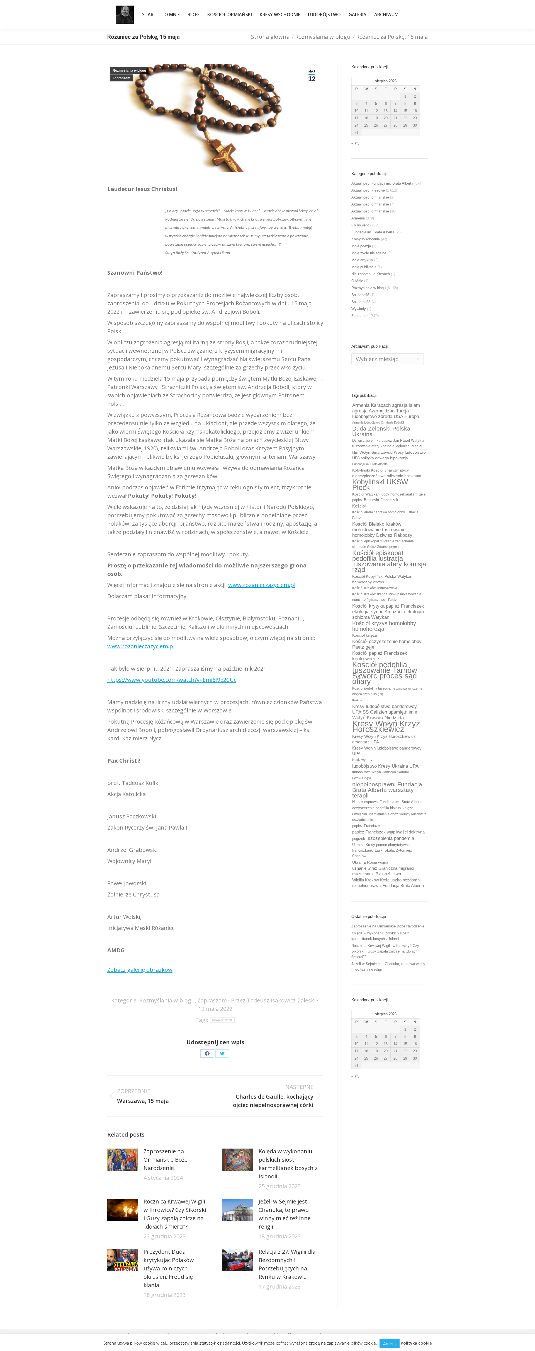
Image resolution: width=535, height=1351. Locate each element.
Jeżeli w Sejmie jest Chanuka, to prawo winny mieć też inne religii (285, 1214)
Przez (273, 1000)
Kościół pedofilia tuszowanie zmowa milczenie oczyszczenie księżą (387, 691)
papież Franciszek (367, 826)
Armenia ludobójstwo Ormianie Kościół (378, 422)
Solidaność (360, 295)
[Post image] (122, 1160)
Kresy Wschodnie (365, 239)
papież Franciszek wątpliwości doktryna (388, 832)
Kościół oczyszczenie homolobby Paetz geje (387, 644)
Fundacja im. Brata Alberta (372, 232)
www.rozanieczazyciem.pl (261, 585)
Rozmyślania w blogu (129, 70)
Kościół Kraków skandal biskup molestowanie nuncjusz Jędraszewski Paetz (386, 597)
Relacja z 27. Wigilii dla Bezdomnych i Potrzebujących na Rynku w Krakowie (287, 1264)
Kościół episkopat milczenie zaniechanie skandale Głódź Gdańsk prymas (383, 544)
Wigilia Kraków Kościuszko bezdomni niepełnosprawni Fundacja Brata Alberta (388, 883)
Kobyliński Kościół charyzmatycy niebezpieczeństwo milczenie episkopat (386, 473)
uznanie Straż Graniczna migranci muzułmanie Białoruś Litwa (383, 871)
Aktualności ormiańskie (370, 197)
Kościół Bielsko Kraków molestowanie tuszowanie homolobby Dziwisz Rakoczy (382, 529)
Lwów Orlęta (361, 778)
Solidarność (360, 302)
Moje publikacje (363, 267)
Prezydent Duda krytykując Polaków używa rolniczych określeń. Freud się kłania (169, 1268)
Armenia (358, 218)
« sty (355, 143)
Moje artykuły (362, 260)
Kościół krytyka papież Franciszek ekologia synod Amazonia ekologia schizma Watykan (388, 611)
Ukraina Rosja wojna (370, 862)
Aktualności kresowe (368, 190)
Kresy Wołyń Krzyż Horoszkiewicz (386, 726)
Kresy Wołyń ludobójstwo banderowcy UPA (387, 751)
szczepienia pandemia (391, 838)
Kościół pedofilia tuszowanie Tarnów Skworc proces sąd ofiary (384, 673)
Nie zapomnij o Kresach (370, 274)
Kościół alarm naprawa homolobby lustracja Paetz (385, 515)
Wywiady (358, 309)
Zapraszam (121, 78)
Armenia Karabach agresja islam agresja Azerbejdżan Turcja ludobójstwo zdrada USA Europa (386, 411)
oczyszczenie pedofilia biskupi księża (382, 808)
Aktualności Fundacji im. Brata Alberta (382, 183)
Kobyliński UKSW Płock (380, 484)
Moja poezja (361, 246)
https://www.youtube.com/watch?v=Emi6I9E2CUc (171, 679)
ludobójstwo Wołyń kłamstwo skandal (380, 772)
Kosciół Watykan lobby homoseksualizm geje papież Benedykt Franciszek (388, 497)
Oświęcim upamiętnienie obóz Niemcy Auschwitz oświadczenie (389, 817)
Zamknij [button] (389, 1343)
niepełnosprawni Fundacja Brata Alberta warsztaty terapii (387, 790)
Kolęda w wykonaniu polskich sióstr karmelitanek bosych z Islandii (288, 1163)
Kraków (357, 700)
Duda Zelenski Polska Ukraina (381, 431)
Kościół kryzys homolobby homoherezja (384, 626)
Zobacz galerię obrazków (139, 969)
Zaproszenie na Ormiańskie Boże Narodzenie (166, 1159)
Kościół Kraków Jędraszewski (374, 588)
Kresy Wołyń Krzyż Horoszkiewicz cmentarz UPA (384, 739)
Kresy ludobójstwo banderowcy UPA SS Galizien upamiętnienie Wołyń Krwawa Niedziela (384, 712)
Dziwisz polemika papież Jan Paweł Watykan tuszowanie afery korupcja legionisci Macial (388, 443)
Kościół (359, 506)
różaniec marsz (222, 1019)
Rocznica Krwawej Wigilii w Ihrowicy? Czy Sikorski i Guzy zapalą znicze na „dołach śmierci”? (175, 1214)
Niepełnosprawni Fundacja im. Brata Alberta (387, 802)
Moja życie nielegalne (368, 253)
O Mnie (357, 281)
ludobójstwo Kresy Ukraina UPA (385, 766)
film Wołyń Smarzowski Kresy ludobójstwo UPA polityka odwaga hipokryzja (389, 455)
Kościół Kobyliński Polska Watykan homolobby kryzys (382, 579)
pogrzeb (358, 839)
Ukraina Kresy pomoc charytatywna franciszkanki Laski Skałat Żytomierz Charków (382, 850)
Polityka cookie (416, 1343)
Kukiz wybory (362, 760)
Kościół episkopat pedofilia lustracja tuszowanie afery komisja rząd (389, 561)
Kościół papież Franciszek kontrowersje (379, 655)
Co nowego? (361, 225)
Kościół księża (364, 635)
